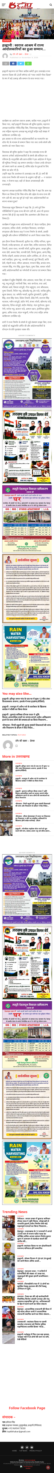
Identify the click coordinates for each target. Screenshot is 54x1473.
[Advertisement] (27, 100)
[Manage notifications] (48, 1467)
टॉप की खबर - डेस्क (20, 54)
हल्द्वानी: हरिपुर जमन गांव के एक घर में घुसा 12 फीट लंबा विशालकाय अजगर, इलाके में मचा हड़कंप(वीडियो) (26, 700)
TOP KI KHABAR (29, 1460)
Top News (23, 1451)
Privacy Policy (36, 1451)
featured (22, 735)
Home (14, 1451)
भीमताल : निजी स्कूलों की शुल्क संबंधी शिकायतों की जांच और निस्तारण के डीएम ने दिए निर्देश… (26, 726)
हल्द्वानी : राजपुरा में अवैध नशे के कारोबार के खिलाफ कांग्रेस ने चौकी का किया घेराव (24, 708)
